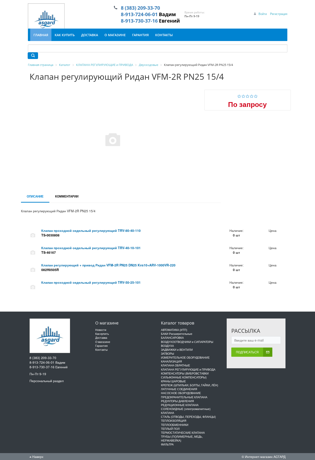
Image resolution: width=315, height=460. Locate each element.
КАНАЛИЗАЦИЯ (171, 361)
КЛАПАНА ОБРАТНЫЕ (175, 365)
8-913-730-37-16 (139, 21)
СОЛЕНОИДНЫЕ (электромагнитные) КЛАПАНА (186, 411)
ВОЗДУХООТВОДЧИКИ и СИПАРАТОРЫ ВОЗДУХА (187, 344)
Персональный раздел (47, 380)
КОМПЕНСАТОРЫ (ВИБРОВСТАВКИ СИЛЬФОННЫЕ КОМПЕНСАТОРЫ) (185, 375)
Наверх (37, 456)
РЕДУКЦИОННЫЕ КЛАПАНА (180, 405)
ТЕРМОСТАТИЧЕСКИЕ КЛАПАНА (183, 432)
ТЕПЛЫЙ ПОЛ (170, 429)
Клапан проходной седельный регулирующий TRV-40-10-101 (91, 247)
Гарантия (101, 346)
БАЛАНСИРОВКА (172, 337)
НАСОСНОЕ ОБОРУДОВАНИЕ (181, 393)
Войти (263, 14)
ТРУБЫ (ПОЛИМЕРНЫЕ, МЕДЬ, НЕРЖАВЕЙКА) (182, 438)
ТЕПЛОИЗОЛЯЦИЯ (173, 420)
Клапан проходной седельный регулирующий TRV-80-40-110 (91, 230)
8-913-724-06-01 (139, 14)
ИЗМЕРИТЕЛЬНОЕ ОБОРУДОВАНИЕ (185, 357)
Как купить (102, 334)
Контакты (101, 349)
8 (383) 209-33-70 (140, 8)
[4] (251, 95)
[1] (239, 95)
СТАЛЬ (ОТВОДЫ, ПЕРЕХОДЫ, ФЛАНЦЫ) (188, 417)
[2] (243, 95)
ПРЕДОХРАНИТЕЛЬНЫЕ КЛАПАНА (184, 397)
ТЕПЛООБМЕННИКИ (174, 425)
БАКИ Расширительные (176, 334)
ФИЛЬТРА (167, 444)
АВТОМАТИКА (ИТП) (174, 330)
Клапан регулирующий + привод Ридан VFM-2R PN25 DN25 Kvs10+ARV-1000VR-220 (108, 265)
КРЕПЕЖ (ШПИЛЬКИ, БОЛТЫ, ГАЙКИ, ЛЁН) (189, 385)
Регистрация (278, 14)
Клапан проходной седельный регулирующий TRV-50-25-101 (91, 282)
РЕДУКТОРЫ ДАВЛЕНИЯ (177, 401)
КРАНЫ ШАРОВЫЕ (173, 381)
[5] (256, 95)
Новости (100, 330)
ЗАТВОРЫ (167, 353)
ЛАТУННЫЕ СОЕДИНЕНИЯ (179, 389)
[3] (247, 95)
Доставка (101, 337)
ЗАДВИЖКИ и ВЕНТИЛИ (177, 349)
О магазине (102, 342)
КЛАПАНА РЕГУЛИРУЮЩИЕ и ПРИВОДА (188, 369)
